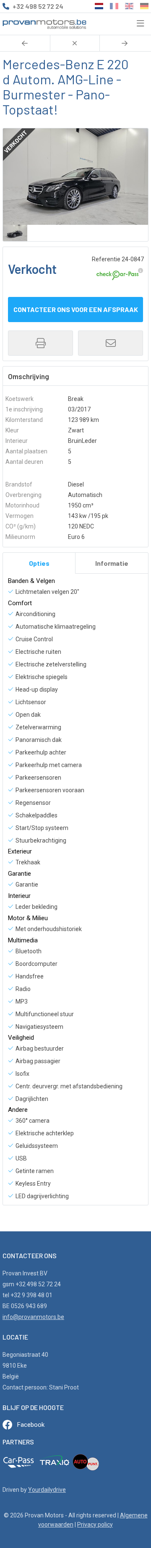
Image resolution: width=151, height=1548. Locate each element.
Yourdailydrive (47, 1489)
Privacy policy (95, 1524)
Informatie (111, 563)
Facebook (30, 1424)
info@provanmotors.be (33, 1317)
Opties (39, 563)
